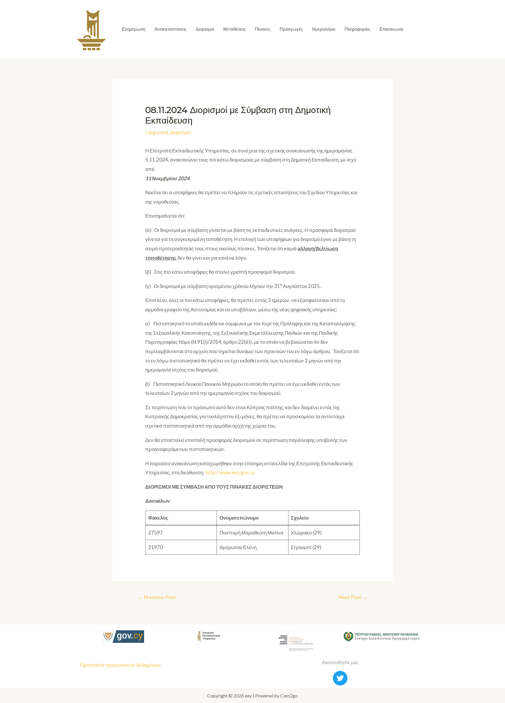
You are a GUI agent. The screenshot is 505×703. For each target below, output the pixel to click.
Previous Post (156, 597)
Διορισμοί (205, 29)
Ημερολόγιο (323, 29)
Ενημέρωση (133, 29)
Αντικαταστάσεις (170, 29)
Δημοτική (158, 132)
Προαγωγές (291, 29)
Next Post (353, 597)
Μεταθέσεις (234, 29)
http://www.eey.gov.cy (230, 472)
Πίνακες (262, 29)
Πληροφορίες (357, 29)
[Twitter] (340, 678)
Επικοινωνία (392, 29)
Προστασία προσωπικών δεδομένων (120, 665)
